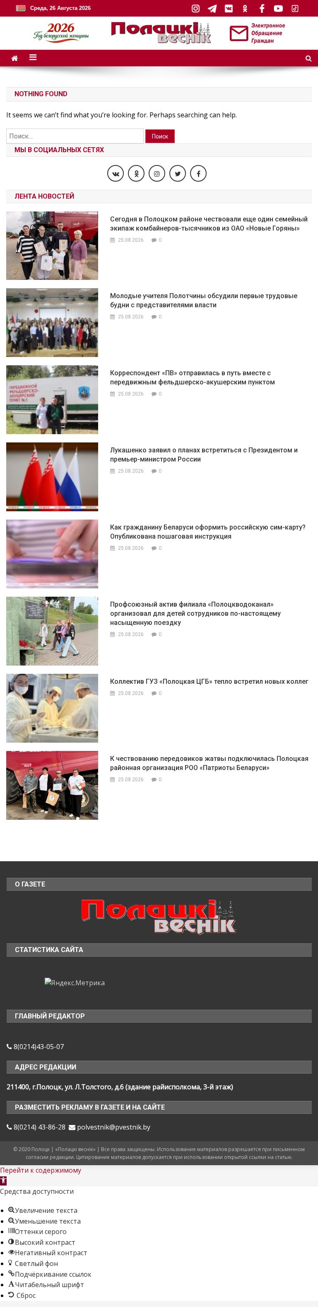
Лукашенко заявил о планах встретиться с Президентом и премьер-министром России (204, 454)
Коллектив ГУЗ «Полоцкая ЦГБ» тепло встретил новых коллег (209, 681)
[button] (3, 1181)
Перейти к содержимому (40, 1170)
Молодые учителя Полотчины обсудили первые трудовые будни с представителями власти (203, 300)
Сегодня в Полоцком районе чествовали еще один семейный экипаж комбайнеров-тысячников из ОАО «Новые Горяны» (209, 223)
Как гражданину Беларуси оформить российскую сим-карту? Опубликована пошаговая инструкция (208, 531)
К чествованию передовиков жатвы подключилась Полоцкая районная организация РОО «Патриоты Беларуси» (209, 763)
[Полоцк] (159, 916)
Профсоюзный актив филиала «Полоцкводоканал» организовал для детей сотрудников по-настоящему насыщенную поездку (195, 613)
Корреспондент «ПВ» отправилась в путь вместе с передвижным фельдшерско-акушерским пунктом (192, 377)
